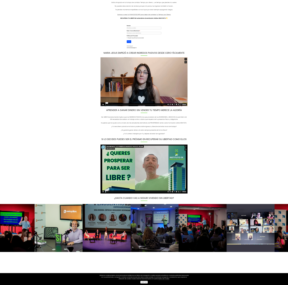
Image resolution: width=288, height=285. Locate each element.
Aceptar (144, 282)
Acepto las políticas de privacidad (136, 38)
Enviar (129, 41)
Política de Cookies (163, 279)
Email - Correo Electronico (133, 30)
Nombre (129, 25)
